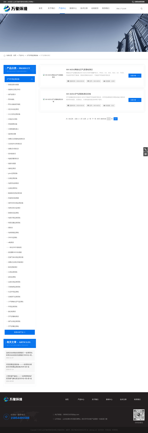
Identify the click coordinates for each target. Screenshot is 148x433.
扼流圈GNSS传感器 (15, 252)
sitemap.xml (93, 430)
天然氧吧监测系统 (14, 287)
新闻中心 (73, 8)
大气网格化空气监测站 (15, 301)
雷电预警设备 (12, 124)
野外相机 (11, 99)
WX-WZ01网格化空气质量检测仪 (79, 70)
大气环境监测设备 (32, 55)
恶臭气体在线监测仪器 (15, 257)
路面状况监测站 (13, 213)
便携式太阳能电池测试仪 (16, 139)
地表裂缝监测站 (13, 232)
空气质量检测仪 (13, 316)
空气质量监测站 (13, 326)
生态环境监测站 (13, 292)
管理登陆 (115, 430)
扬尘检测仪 (12, 311)
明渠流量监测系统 (14, 222)
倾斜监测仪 (12, 168)
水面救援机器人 (13, 129)
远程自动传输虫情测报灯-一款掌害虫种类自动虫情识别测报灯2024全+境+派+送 (19, 354)
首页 (40, 8)
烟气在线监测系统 (14, 321)
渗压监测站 (12, 277)
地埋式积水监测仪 (14, 208)
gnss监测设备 (13, 173)
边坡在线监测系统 (14, 282)
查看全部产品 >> (19, 332)
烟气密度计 (12, 94)
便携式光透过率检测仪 (15, 262)
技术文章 (84, 8)
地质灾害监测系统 (14, 218)
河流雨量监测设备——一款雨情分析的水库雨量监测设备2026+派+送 (19, 366)
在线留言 (95, 8)
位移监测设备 (12, 178)
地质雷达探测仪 (13, 183)
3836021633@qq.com (71, 414)
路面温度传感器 (13, 84)
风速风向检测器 (13, 198)
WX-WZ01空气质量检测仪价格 (78, 94)
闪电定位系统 (12, 119)
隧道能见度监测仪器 (15, 193)
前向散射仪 (12, 153)
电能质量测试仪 (13, 158)
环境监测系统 (12, 306)
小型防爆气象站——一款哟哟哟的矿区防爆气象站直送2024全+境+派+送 (19, 377)
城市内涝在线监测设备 (15, 203)
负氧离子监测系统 (14, 296)
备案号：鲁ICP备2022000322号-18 (77, 430)
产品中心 (62, 8)
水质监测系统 (12, 272)
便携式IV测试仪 (13, 149)
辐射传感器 (12, 163)
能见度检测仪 (12, 267)
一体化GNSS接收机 (15, 247)
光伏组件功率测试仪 (15, 144)
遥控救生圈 (12, 134)
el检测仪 (11, 242)
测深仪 (10, 227)
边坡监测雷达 (12, 188)
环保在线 (108, 430)
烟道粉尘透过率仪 (14, 89)
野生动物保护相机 (14, 104)
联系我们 (105, 8)
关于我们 (51, 8)
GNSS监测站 (12, 237)
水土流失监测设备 (14, 114)
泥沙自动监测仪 (13, 109)
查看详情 (133, 75)
